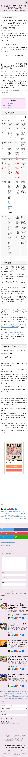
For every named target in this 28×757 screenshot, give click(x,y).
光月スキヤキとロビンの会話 (15, 408)
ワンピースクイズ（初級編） (17, 736)
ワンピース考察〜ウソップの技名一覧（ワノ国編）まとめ (17, 624)
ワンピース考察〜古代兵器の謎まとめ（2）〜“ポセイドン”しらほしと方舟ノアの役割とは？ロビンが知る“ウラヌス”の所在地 (16, 513)
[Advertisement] (14, 489)
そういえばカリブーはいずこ (10, 107)
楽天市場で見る (14, 470)
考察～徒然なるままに (10, 542)
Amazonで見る (14, 466)
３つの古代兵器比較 (8, 103)
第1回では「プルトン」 (7, 71)
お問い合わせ (7, 735)
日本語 (2, 701)
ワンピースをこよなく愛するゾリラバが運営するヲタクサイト (14, 750)
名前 (3, 572)
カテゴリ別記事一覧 (15, 735)
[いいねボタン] (2, 505)
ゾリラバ (7, 545)
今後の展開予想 (6, 105)
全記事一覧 (17, 740)
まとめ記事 (3, 542)
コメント (4, 555)
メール (3, 577)
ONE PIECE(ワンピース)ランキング (10, 723)
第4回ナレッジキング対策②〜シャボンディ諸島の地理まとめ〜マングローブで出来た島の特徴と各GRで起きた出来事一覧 (18, 658)
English (3, 703)
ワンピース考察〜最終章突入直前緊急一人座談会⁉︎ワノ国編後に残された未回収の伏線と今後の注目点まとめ (16, 518)
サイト (3, 582)
